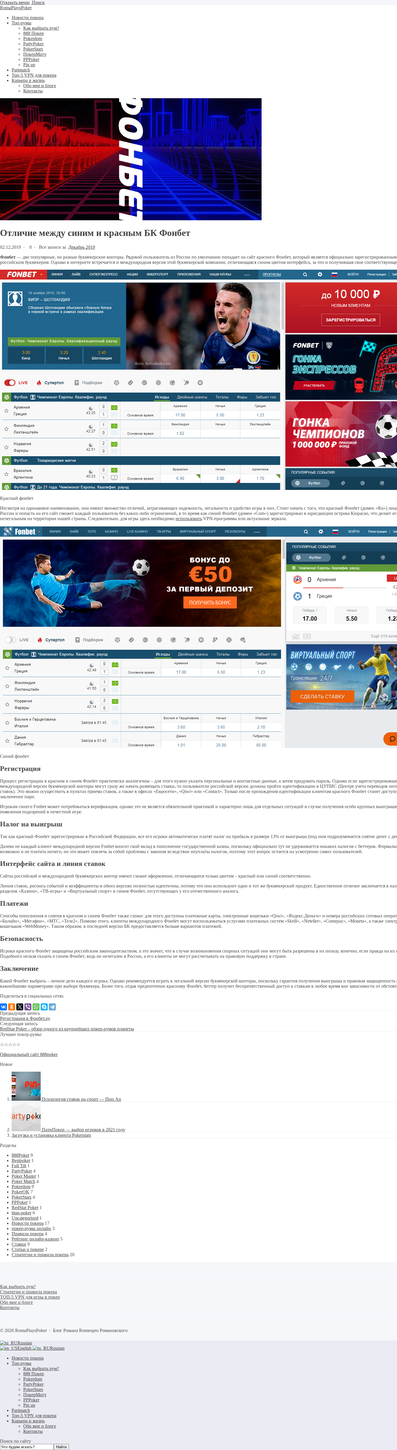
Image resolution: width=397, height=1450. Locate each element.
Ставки (19, 1244)
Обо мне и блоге (39, 1426)
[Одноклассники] (11, 1006)
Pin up (29, 1405)
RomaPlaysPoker (16, 7)
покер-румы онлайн (31, 1228)
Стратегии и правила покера (40, 1254)
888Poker (20, 1155)
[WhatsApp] (36, 1006)
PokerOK (20, 1191)
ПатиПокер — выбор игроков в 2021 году (83, 1129)
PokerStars (21, 1197)
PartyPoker (22, 1170)
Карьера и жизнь (28, 1420)
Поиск (38, 2)
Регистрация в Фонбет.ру (25, 1018)
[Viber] (27, 1006)
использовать (189, 518)
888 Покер (33, 1373)
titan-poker (21, 1212)
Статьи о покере (28, 1249)
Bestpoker (21, 1160)
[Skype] (44, 1006)
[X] (19, 1006)
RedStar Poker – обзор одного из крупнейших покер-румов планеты (67, 1028)
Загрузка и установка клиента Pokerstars (51, 1135)
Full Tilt (19, 1165)
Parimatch (21, 1410)
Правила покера (28, 1233)
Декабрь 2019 (81, 247)
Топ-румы (21, 1363)
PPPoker (20, 1202)
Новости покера (28, 1223)
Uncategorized (25, 1218)
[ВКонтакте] (3, 1006)
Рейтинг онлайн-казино (35, 1238)
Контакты (33, 1431)
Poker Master (24, 1176)
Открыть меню (15, 2)
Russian (24, 1342)
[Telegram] (52, 1006)
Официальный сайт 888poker (29, 1054)
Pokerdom (21, 1186)
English (25, 1348)
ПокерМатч (34, 1394)
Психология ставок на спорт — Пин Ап (81, 1099)
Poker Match (23, 1181)
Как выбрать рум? (41, 1368)
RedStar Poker (25, 1207)
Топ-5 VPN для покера (34, 1415)
